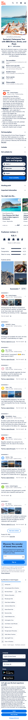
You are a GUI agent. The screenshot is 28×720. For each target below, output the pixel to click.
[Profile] (25, 3)
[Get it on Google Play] (8, 673)
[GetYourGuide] (3, 3)
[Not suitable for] (25, 152)
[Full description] (25, 132)
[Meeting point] (25, 185)
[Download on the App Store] (8, 678)
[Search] (13, 3)
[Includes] (25, 147)
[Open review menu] (25, 296)
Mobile (4, 669)
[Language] (21, 3)
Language (5, 652)
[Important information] (25, 190)
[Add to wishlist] (19, 200)
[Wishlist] (17, 3)
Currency (5, 660)
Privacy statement (5, 573)
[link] (11, 213)
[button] (14, 46)
